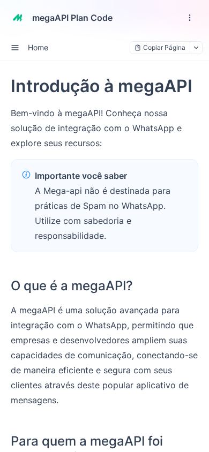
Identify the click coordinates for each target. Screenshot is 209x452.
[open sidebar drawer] (15, 47)
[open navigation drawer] (189, 17)
